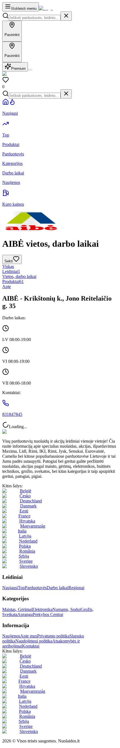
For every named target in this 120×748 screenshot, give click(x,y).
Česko (25, 495)
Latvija (25, 536)
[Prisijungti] (30, 70)
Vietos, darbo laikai (19, 276)
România (27, 551)
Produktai (13, 281)
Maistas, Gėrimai (17, 609)
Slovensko (29, 566)
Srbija (24, 556)
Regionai (76, 587)
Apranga (25, 614)
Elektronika (42, 609)
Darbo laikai (57, 587)
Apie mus (28, 636)
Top (21, 587)
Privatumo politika (53, 636)
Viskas (8, 266)
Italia (22, 531)
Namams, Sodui (66, 609)
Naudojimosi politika (33, 641)
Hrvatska (27, 521)
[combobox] (35, 18)
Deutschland (31, 500)
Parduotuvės (36, 587)
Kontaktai (30, 646)
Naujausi (10, 587)
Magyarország (32, 526)
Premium (18, 68)
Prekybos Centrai (48, 614)
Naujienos (11, 636)
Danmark (28, 506)
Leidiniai (11, 271)
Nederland (28, 541)
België (25, 490)
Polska (25, 546)
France (24, 516)
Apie (6, 286)
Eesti (24, 511)
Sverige (26, 561)
